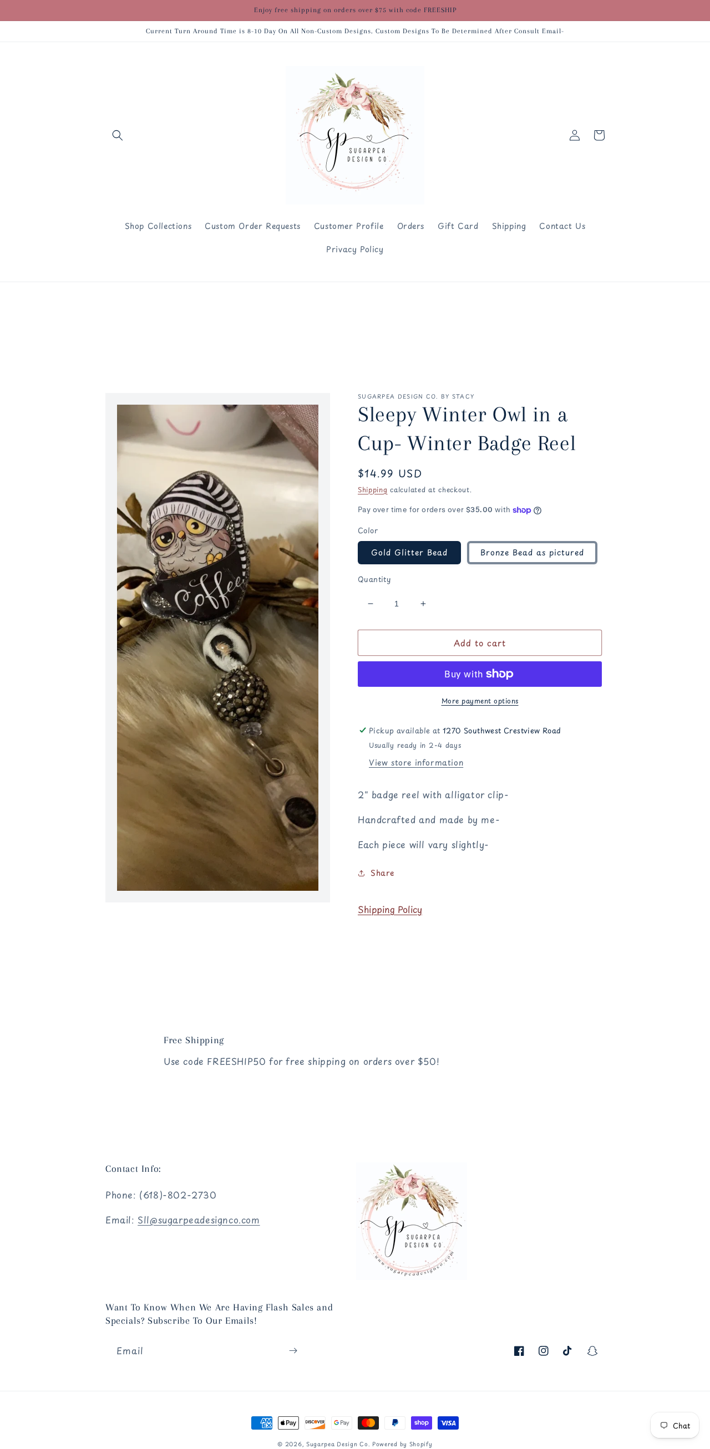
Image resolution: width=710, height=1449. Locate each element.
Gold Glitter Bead (409, 552)
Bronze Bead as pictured (532, 552)
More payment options (480, 701)
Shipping (373, 489)
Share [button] (382, 873)
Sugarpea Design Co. (339, 1444)
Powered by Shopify (402, 1444)
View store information (416, 762)
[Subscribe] (293, 1350)
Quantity (374, 579)
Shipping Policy (390, 909)
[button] (117, 135)
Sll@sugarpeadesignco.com (199, 1219)
